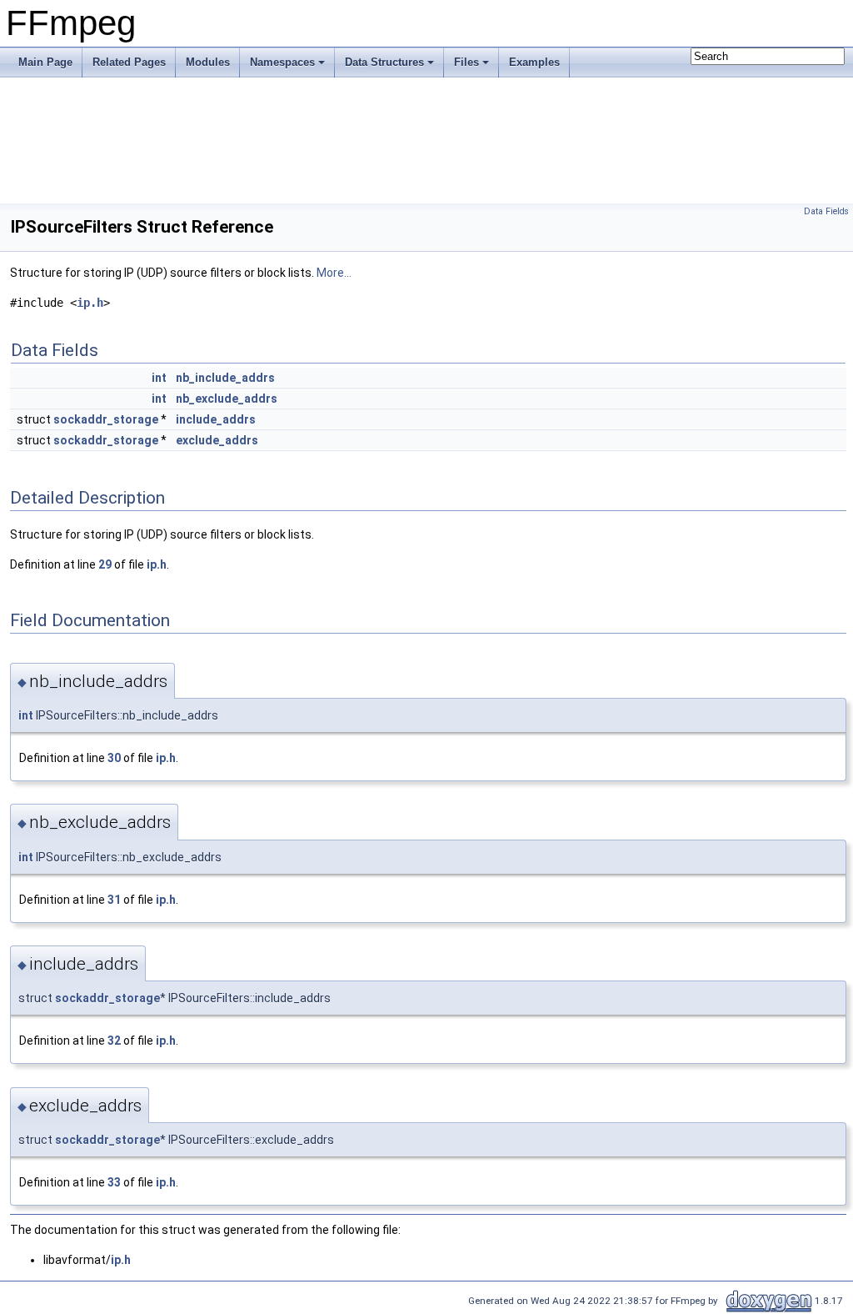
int (159, 377)
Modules (208, 62)
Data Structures (384, 62)
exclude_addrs (217, 440)
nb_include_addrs (225, 377)
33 (114, 1182)
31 (114, 899)
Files (466, 62)
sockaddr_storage (105, 419)
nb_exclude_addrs (226, 398)
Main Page (45, 62)
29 (105, 564)
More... (334, 272)
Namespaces (282, 62)
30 (114, 758)
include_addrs (216, 419)
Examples (534, 62)
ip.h (90, 302)
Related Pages (129, 62)
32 (114, 1040)
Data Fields (826, 211)
